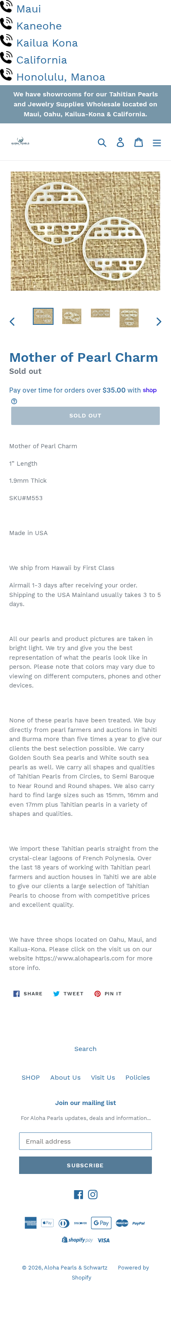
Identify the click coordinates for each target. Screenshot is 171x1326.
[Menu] (157, 142)
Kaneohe (39, 26)
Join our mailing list (85, 1103)
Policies (137, 1077)
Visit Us (103, 1077)
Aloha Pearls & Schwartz (75, 1268)
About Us (65, 1077)
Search (85, 1049)
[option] (43, 317)
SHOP (31, 1077)
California (41, 60)
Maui (28, 8)
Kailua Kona (47, 43)
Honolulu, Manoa (60, 77)
